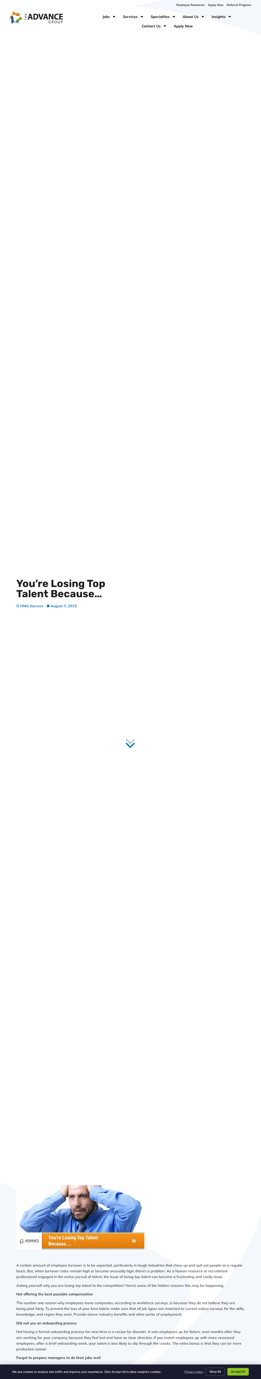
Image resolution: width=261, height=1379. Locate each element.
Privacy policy (194, 1371)
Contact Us (156, 27)
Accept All (238, 1371)
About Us (195, 17)
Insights (223, 17)
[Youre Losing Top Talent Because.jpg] (80, 1248)
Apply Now (185, 27)
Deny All (215, 1371)
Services (135, 17)
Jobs (110, 17)
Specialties (165, 17)
